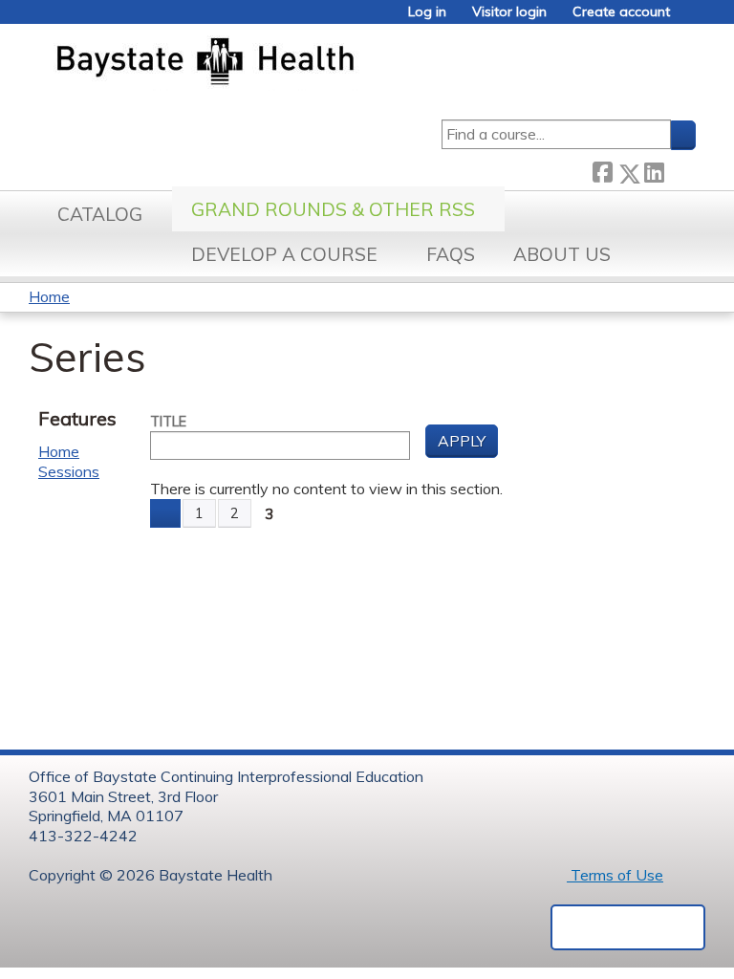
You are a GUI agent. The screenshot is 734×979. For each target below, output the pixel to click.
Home (49, 296)
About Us (562, 254)
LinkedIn (653, 170)
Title (168, 421)
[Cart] (690, 19)
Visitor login (509, 12)
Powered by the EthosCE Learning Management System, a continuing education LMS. (627, 927)
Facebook (602, 170)
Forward (679, 170)
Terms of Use (615, 874)
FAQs (450, 254)
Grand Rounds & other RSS (333, 209)
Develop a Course (284, 254)
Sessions (68, 471)
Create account (621, 12)
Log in (427, 12)
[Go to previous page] (165, 513)
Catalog (99, 214)
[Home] (294, 63)
